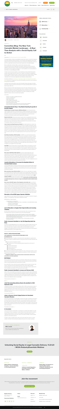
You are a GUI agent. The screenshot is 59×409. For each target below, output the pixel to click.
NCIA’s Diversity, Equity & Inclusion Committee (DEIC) (17, 57)
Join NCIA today (29, 386)
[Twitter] (41, 44)
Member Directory (18, 2)
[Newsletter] (41, 37)
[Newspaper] (5, 401)
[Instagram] (41, 51)
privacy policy (40, 407)
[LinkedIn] (41, 47)
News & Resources (45, 5)
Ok (44, 407)
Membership (52, 5)
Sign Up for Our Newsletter (31, 2)
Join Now (41, 397)
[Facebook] (41, 41)
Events (39, 5)
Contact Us (33, 397)
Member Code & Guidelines (44, 401)
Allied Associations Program (45, 399)
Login (39, 2)
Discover (33, 393)
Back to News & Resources (12, 9)
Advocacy (44, 21)
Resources (33, 401)
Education (45, 25)
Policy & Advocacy (33, 5)
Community (45, 28)
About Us (26, 5)
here (24, 231)
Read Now (29, 351)
